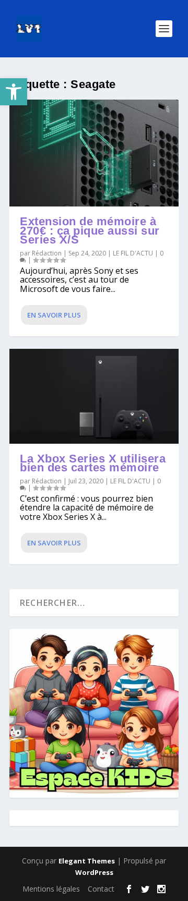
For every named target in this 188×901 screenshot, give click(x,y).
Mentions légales (51, 889)
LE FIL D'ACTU (133, 253)
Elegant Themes (86, 861)
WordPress (94, 872)
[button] (13, 91)
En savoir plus (54, 315)
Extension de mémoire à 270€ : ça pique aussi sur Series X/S (90, 231)
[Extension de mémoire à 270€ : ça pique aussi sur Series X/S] (94, 153)
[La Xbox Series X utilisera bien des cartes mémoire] (94, 396)
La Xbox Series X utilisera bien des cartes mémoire (93, 463)
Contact (101, 889)
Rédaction (47, 253)
